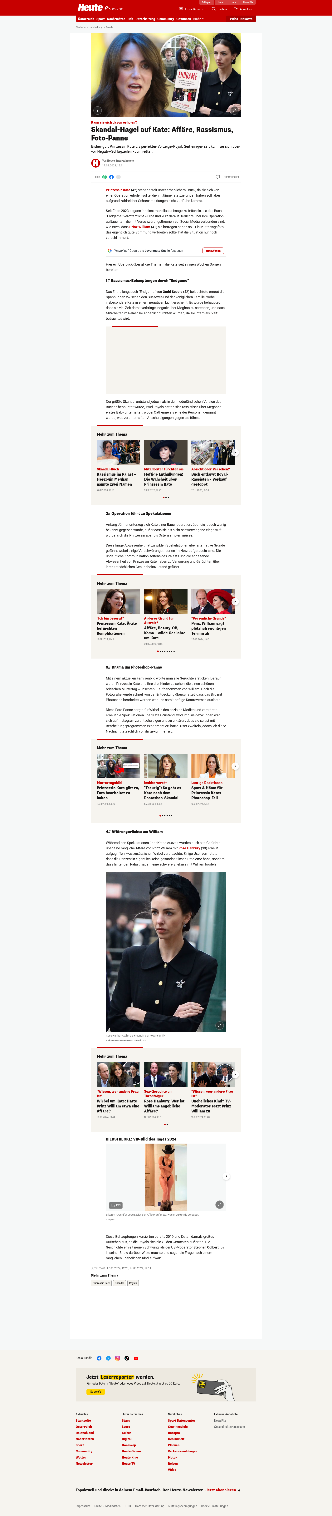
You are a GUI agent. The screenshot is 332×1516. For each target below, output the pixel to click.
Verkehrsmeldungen (182, 1451)
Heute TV (128, 1464)
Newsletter (84, 1464)
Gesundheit (176, 1439)
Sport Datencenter (181, 1421)
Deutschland (85, 1433)
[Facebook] (111, 177)
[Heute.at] (90, 7)
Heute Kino (130, 1458)
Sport (100, 19)
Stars (126, 1421)
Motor (172, 1458)
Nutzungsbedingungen (182, 1506)
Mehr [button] (197, 19)
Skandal (119, 1283)
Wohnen (173, 1445)
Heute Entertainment (120, 161)
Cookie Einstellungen (214, 1506)
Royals (109, 27)
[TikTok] (126, 1358)
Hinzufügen (213, 251)
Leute (126, 1427)
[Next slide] (235, 452)
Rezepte (174, 1433)
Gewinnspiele (178, 1427)
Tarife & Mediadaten (107, 1506)
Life (130, 19)
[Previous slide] (96, 452)
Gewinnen (183, 19)
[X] (108, 1358)
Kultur (126, 1433)
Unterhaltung (145, 19)
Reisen (173, 1464)
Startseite (80, 27)
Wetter (81, 1458)
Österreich (86, 19)
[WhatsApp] (104, 177)
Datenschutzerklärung (149, 1506)
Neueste (246, 19)
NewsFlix (220, 1421)
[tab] (163, 497)
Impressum (83, 1506)
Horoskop (129, 1445)
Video (234, 19)
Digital (127, 1439)
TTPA (127, 1506)
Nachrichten (85, 1439)
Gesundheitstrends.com (229, 1427)
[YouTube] (136, 1358)
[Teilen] (118, 177)
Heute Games (131, 1451)
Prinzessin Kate (118, 190)
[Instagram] (117, 1358)
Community (165, 19)
